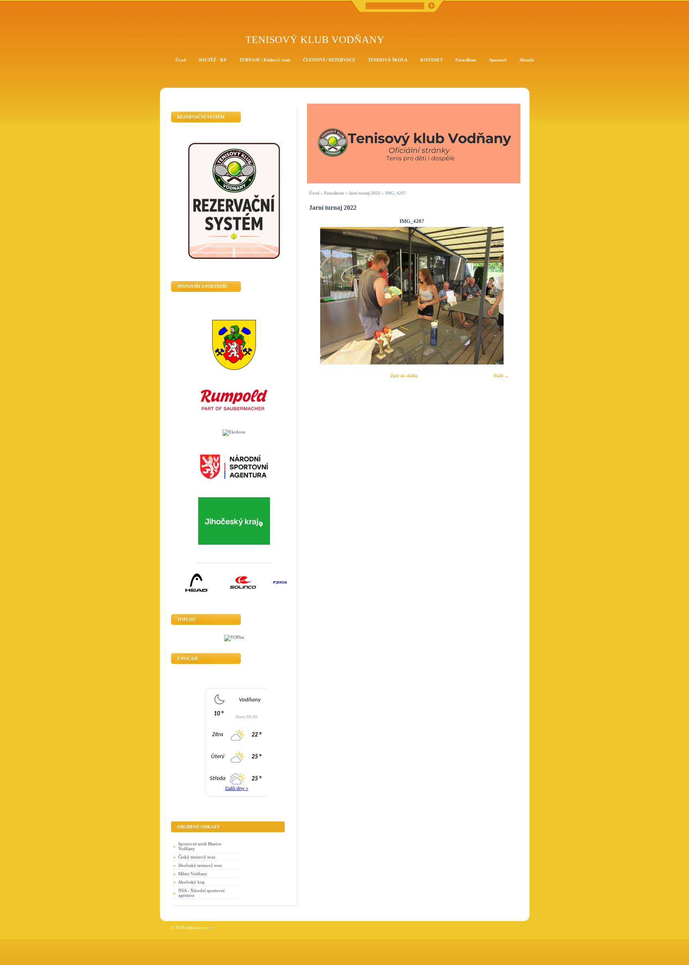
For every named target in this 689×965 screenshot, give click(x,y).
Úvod (314, 193)
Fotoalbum (334, 193)
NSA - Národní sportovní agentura (201, 893)
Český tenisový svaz (196, 857)
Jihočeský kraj (191, 882)
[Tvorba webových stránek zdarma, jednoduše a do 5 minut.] (210, 928)
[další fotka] (504, 295)
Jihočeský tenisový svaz (200, 865)
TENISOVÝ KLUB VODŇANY (314, 39)
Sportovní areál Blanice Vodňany (199, 846)
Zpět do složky (404, 375)
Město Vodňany (192, 873)
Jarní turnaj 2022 (364, 193)
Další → (501, 375)
